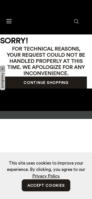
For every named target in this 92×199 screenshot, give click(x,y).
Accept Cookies (46, 186)
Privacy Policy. (46, 176)
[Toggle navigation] (8, 20)
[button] (76, 21)
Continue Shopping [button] (46, 83)
